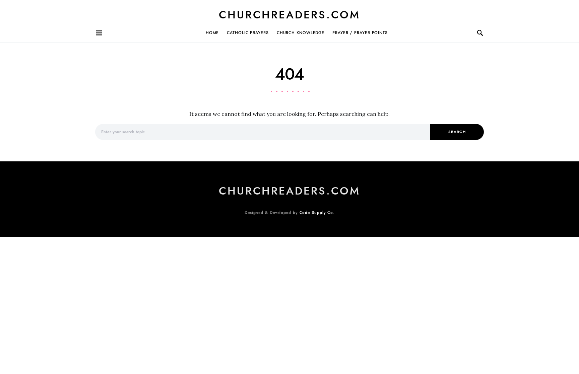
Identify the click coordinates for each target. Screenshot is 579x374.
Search (457, 131)
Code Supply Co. (317, 212)
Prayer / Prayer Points (360, 32)
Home (212, 32)
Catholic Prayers (247, 32)
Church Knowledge (300, 32)
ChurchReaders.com (289, 14)
